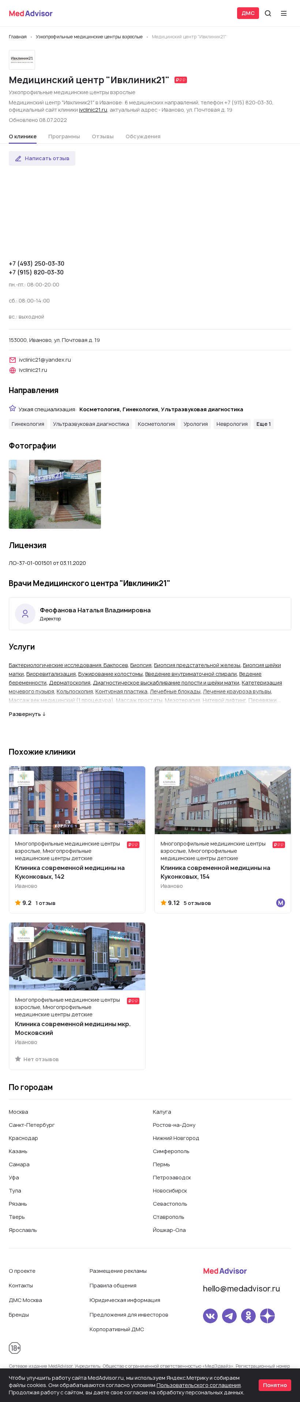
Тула (15, 1190)
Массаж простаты (139, 700)
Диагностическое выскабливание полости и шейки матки (166, 682)
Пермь (161, 1164)
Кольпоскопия (75, 691)
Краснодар (23, 1138)
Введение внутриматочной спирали (191, 673)
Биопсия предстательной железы (197, 665)
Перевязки (262, 700)
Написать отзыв (47, 158)
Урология (196, 423)
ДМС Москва (25, 1300)
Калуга (162, 1111)
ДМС (248, 12)
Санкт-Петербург (32, 1124)
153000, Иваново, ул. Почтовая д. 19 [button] (54, 339)
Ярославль (23, 1229)
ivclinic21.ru (93, 109)
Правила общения (113, 1285)
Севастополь (170, 1203)
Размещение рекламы (118, 1270)
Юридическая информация (125, 1300)
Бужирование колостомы (110, 673)
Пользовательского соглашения (199, 1385)
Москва (18, 1111)
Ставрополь (168, 1216)
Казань (18, 1151)
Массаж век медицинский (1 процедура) (61, 700)
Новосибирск (170, 1190)
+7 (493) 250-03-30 (36, 263)
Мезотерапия (182, 700)
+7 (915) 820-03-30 (36, 272)
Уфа (14, 1177)
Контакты (21, 1285)
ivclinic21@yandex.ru (45, 359)
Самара (19, 1164)
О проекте (22, 1270)
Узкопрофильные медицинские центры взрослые (72, 92)
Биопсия (140, 665)
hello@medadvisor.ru (241, 1289)
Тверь (17, 1216)
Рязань (18, 1203)
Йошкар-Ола (169, 1229)
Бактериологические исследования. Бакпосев (68, 665)
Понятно (275, 1385)
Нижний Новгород (176, 1138)
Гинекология (28, 423)
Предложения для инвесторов (129, 1314)
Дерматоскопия (69, 682)
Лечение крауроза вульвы (237, 691)
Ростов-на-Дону (174, 1124)
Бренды (19, 1314)
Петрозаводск (172, 1177)
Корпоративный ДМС (117, 1329)
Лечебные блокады (175, 691)
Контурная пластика (121, 691)
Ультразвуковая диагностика (91, 423)
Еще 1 (263, 423)
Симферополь (171, 1151)
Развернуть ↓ (27, 713)
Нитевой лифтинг (224, 700)
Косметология (156, 423)
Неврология (232, 423)
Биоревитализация (51, 673)
